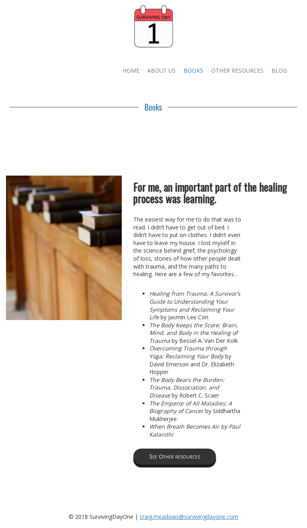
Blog (279, 70)
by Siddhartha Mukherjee (194, 411)
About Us (161, 70)
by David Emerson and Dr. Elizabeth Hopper (191, 360)
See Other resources (174, 456)
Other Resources (237, 70)
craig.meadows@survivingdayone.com (189, 516)
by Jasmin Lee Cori (194, 305)
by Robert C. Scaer (186, 387)
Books (193, 70)
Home (131, 70)
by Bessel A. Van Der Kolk (193, 332)
